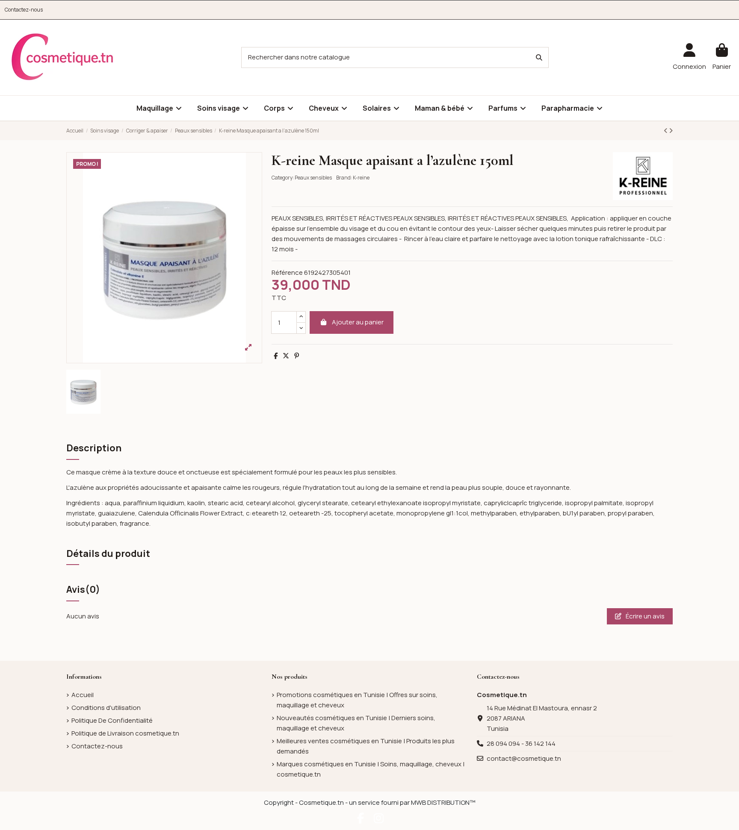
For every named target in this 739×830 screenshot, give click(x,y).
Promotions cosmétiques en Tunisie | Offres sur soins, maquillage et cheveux (357, 699)
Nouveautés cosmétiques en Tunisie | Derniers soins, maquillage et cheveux (356, 723)
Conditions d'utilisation (106, 707)
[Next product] (671, 130)
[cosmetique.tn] (62, 57)
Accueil (82, 694)
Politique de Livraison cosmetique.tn (125, 733)
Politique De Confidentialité (112, 720)
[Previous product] (666, 130)
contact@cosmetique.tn (524, 758)
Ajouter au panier (358, 322)
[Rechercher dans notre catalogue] (539, 57)
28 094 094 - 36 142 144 (521, 743)
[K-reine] (643, 175)
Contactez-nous (24, 9)
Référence (287, 272)
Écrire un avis (644, 616)
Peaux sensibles (313, 177)
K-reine (361, 177)
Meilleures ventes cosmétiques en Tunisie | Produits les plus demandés (366, 746)
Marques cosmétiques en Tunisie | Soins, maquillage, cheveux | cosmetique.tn (370, 769)
